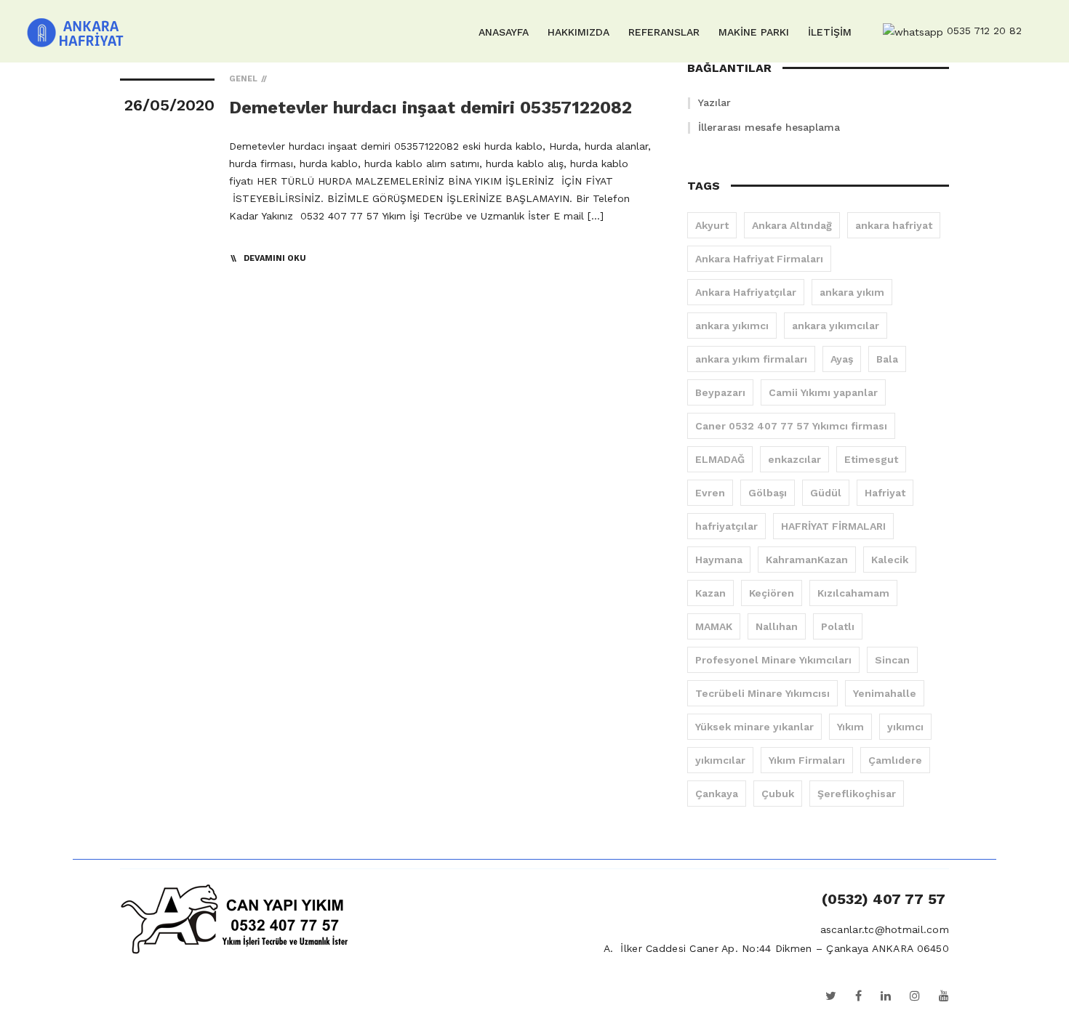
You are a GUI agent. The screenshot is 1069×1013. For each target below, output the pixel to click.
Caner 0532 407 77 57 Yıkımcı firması (791, 426)
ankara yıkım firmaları (751, 359)
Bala (887, 359)
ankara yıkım (852, 292)
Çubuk (777, 793)
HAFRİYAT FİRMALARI (833, 526)
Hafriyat (885, 493)
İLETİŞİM (830, 32)
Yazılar (714, 102)
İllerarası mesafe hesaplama (769, 127)
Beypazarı (720, 392)
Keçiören (771, 593)
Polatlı (837, 626)
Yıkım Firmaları (807, 760)
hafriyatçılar (726, 526)
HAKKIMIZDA (578, 32)
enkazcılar (794, 459)
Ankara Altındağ (792, 225)
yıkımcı (905, 726)
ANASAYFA (504, 32)
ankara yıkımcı (732, 325)
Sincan (892, 660)
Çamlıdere (895, 760)
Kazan (710, 593)
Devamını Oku (275, 258)
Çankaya (716, 793)
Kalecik (889, 559)
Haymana (718, 559)
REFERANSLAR (664, 32)
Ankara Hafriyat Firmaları (759, 259)
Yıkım (850, 726)
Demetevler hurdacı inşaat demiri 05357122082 (430, 107)
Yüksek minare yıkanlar (754, 726)
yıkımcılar (720, 760)
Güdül (825, 493)
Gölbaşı (767, 493)
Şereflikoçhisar (856, 793)
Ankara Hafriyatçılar (745, 292)
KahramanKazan (807, 559)
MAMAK (713, 626)
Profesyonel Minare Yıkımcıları (773, 660)
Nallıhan (777, 626)
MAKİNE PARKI (753, 32)
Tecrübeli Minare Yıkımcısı (762, 693)
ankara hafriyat (893, 225)
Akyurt (712, 225)
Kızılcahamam (853, 593)
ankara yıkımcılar (835, 325)
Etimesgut (871, 459)
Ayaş (841, 359)
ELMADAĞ (720, 459)
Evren (710, 493)
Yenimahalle (884, 693)
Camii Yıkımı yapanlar (823, 392)
